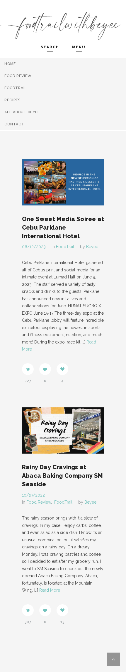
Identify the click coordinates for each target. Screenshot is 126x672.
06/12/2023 (34, 246)
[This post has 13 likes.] (62, 610)
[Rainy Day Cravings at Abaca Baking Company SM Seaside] (63, 430)
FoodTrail (15, 88)
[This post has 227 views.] (28, 369)
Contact (14, 124)
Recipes (12, 100)
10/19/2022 (33, 495)
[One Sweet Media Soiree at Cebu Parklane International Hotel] (63, 182)
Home (10, 64)
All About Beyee (22, 112)
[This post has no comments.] (45, 369)
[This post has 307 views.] (28, 610)
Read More (49, 590)
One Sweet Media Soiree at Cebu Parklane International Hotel (63, 227)
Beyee (92, 246)
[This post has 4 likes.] (62, 369)
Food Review (18, 76)
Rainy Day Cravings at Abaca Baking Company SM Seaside (62, 476)
